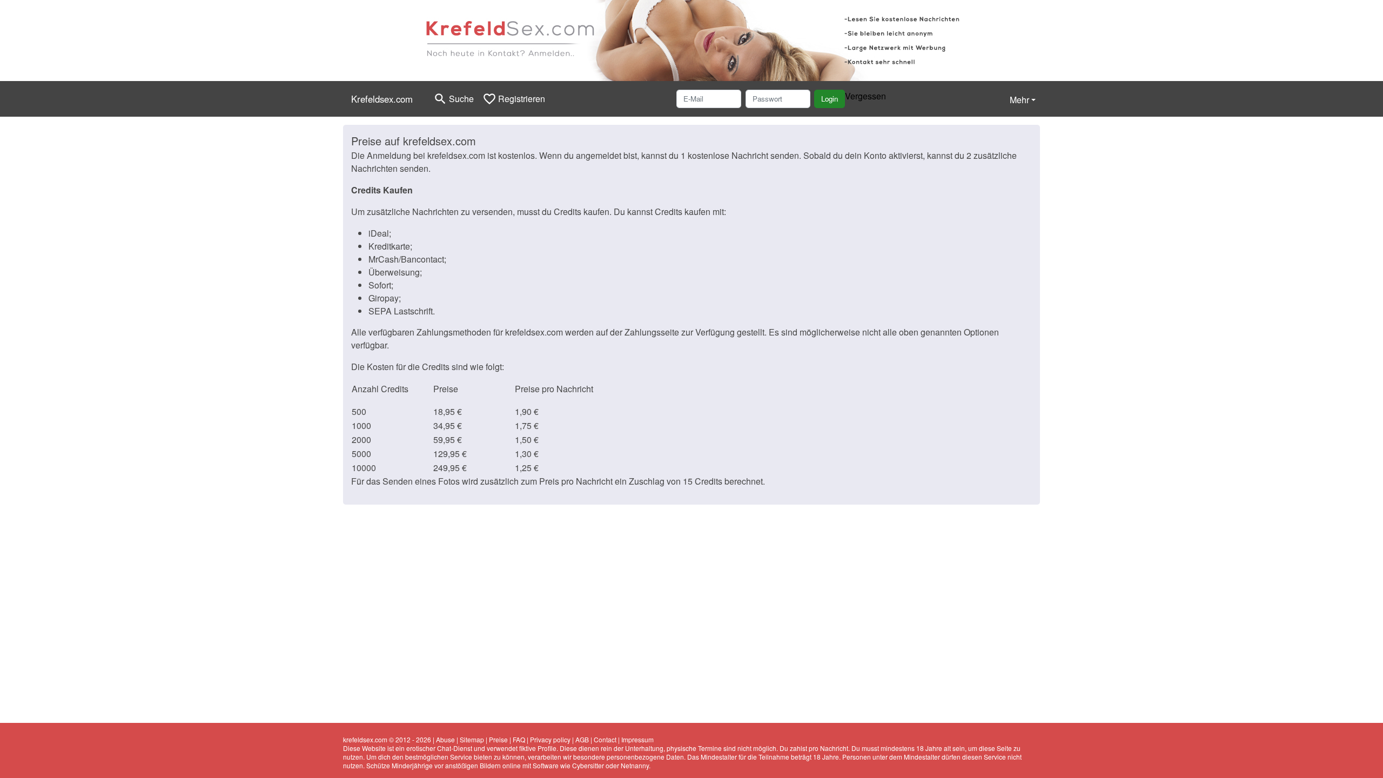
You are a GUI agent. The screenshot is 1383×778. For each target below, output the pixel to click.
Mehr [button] (1019, 99)
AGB (582, 739)
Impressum (637, 739)
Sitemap (472, 739)
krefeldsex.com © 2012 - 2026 (387, 739)
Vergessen (865, 96)
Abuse (445, 739)
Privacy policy (550, 739)
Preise (498, 739)
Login (829, 98)
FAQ (519, 739)
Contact (605, 739)
